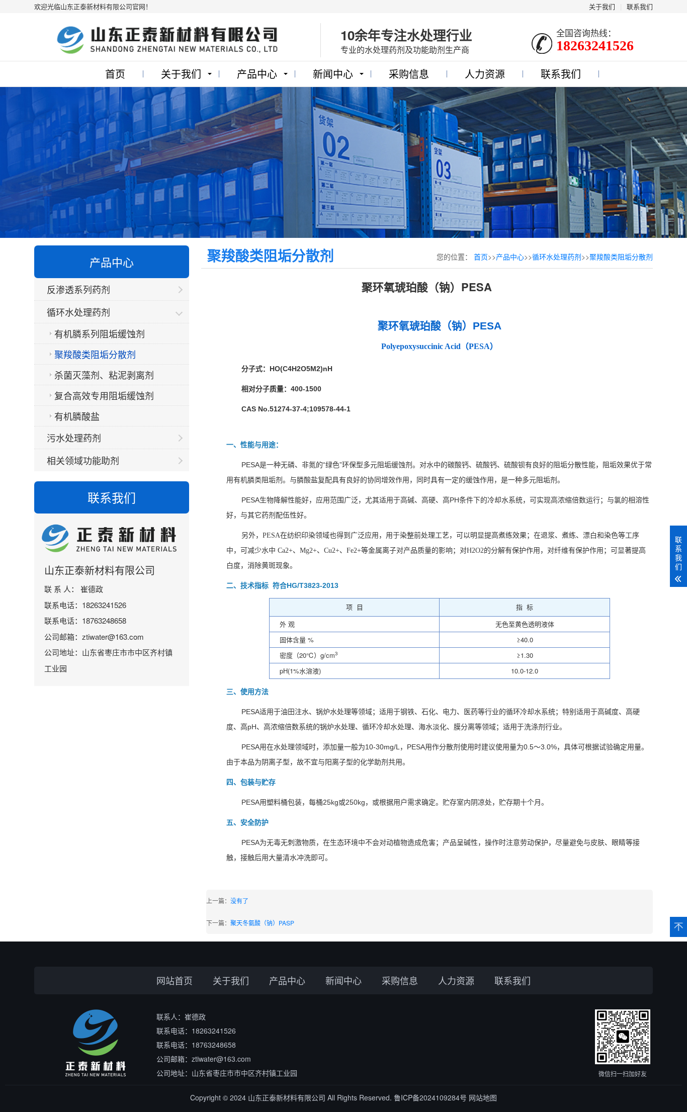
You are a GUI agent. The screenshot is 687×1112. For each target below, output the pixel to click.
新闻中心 (333, 73)
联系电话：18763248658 (196, 1045)
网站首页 (174, 980)
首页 (115, 73)
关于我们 (602, 6)
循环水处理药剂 (78, 311)
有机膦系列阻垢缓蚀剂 (99, 333)
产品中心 (257, 73)
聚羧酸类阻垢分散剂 (95, 354)
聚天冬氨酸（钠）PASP (262, 922)
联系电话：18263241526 (196, 1030)
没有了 (239, 900)
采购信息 (409, 73)
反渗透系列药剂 (78, 289)
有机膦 (243, 480)
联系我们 (640, 6)
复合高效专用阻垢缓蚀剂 (104, 395)
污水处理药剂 (74, 437)
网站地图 (483, 1097)
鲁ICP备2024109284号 (430, 1097)
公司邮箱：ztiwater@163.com (203, 1059)
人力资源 (485, 73)
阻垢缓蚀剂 (394, 465)
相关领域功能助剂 (83, 460)
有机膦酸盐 (77, 415)
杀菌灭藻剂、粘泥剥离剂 (104, 374)
